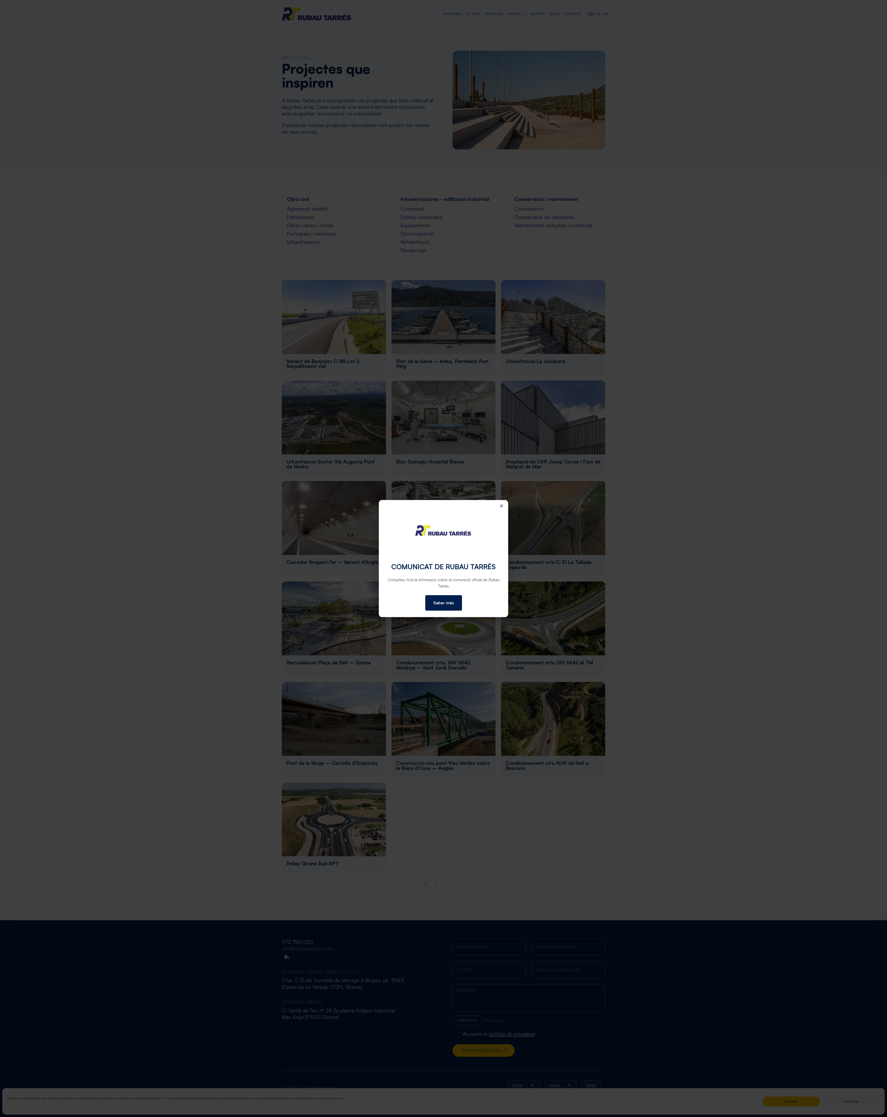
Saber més (443, 602)
